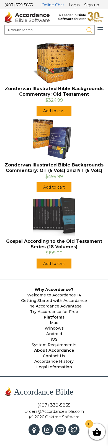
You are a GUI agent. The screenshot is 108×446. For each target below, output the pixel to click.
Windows (54, 328)
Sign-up (91, 4)
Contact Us (54, 355)
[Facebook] (34, 429)
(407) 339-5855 (18, 4)
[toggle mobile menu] (100, 29)
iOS (54, 339)
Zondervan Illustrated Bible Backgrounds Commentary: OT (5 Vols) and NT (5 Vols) (54, 167)
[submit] (89, 30)
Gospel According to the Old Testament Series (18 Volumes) (54, 244)
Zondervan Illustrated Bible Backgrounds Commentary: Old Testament (54, 91)
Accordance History (54, 361)
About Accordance (54, 350)
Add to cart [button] (54, 110)
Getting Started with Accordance (54, 300)
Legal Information (54, 366)
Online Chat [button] (53, 4)
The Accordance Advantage (54, 306)
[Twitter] (73, 429)
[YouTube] (60, 429)
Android (54, 333)
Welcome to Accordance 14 (54, 295)
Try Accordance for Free (54, 311)
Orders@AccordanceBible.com (54, 411)
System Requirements (54, 344)
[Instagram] (47, 429)
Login (74, 4)
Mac (54, 322)
